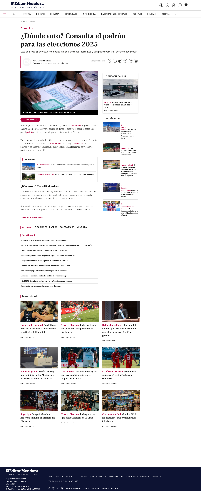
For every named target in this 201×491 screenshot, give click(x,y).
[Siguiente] (175, 14)
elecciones (76, 125)
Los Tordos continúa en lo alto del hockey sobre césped (44, 276)
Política (63, 481)
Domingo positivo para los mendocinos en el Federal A (43, 240)
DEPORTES (40, 14)
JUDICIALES (137, 14)
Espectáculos (96, 477)
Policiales (53, 481)
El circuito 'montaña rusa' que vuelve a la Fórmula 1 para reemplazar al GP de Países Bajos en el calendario (129, 171)
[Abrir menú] (5, 14)
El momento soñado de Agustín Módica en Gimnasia (119, 375)
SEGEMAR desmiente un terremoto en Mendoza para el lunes (46, 281)
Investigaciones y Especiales (135, 477)
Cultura (60, 477)
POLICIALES (151, 14)
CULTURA (27, 14)
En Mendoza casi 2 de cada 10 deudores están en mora (43, 250)
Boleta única (67, 227)
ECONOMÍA (54, 14)
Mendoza (78, 143)
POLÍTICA (165, 14)
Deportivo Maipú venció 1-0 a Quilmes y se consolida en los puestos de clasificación (56, 245)
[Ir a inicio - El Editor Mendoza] (27, 5)
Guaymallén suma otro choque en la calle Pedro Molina (44, 260)
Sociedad (31, 22)
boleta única (56, 143)
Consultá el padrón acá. (31, 217)
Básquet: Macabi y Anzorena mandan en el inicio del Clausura (37, 418)
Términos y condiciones (91, 488)
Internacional (112, 477)
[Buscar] (14, 14)
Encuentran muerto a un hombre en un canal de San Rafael (45, 265)
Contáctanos (104, 488)
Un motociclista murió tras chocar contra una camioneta (128, 151)
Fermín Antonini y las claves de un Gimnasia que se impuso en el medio (79, 375)
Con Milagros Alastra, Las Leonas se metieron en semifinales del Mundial (38, 329)
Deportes (71, 477)
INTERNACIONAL (89, 14)
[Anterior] (19, 14)
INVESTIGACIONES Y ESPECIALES (114, 14)
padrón (29, 132)
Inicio (22, 22)
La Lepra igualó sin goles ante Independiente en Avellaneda (78, 329)
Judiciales (156, 477)
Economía (82, 477)
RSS (112, 488)
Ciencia (51, 477)
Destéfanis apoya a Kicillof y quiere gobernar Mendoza (43, 271)
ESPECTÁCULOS (71, 14)
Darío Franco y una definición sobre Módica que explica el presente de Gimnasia (37, 375)
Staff (116, 488)
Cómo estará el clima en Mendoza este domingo (40, 286)
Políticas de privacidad (73, 488)
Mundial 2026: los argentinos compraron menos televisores (119, 418)
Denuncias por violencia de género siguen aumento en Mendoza (47, 255)
